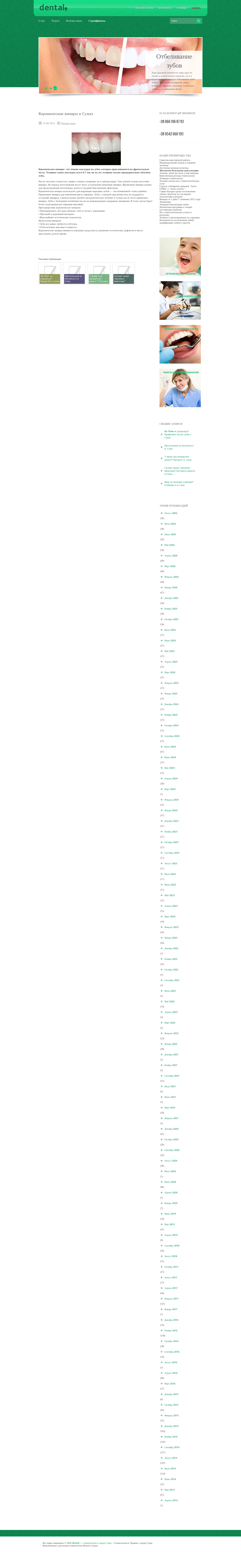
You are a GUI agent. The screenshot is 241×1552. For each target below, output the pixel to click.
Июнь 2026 (170, 534)
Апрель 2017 (171, 1288)
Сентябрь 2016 (171, 1351)
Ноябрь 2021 (170, 1065)
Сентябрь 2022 (171, 980)
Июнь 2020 (170, 1181)
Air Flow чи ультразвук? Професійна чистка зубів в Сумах (177, 434)
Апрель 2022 (171, 1012)
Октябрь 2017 (171, 1266)
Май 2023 (169, 895)
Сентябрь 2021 (171, 1075)
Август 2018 (170, 1256)
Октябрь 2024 (171, 725)
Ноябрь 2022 (170, 958)
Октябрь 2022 (171, 969)
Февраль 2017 (171, 1298)
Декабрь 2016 (171, 1319)
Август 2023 (170, 863)
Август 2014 (170, 1457)
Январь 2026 (170, 587)
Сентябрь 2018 (171, 1245)
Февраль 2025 (171, 682)
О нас (42, 21)
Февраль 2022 (171, 1033)
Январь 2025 (170, 693)
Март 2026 (169, 566)
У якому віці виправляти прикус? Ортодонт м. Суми (177, 458)
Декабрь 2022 (171, 948)
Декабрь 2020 (171, 1128)
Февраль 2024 (171, 799)
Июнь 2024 (170, 757)
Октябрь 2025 (171, 619)
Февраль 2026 (171, 576)
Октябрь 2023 (171, 842)
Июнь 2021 (170, 1096)
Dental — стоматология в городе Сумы (91, 1542)
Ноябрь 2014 (170, 1436)
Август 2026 (170, 513)
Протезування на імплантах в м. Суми (179, 447)
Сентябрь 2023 (171, 852)
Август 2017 (170, 1277)
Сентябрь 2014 (171, 1447)
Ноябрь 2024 (170, 714)
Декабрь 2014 (171, 1426)
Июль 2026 (170, 523)
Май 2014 (169, 1489)
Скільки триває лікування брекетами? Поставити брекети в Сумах (179, 470)
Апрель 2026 (171, 555)
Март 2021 (169, 1107)
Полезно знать (144, 7)
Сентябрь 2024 (171, 736)
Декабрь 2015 (171, 1394)
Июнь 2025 (170, 640)
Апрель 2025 (171, 661)
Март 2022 (169, 1022)
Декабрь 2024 (171, 704)
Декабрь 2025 (171, 598)
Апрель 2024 (171, 778)
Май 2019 (169, 1224)
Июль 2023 (170, 874)
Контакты (165, 7)
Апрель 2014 (171, 1500)
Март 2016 (169, 1383)
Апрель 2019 (171, 1234)
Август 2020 (170, 1160)
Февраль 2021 (171, 1118)
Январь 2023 (170, 937)
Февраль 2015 (171, 1415)
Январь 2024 (170, 810)
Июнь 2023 (170, 884)
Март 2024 (169, 789)
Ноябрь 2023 (170, 831)
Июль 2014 (170, 1468)
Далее (174, 91)
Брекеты (174, 56)
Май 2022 (169, 1001)
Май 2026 (169, 544)
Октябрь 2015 (171, 1404)
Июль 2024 (170, 746)
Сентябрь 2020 (171, 1150)
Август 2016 (170, 1362)
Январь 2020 (170, 1203)
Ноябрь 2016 (170, 1330)
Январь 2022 (170, 1043)
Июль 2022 (170, 990)
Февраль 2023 (171, 927)
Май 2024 (169, 767)
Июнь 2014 (170, 1479)
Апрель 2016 (171, 1372)
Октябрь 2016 (171, 1341)
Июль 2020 (170, 1171)
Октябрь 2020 (171, 1139)
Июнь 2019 (170, 1213)
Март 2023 (169, 916)
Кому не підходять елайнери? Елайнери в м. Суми (178, 483)
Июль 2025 (170, 629)
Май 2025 (169, 651)
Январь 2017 (170, 1309)
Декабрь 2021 (171, 1054)
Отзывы (181, 7)
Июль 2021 (170, 1086)
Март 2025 (169, 672)
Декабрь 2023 (171, 820)
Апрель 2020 (171, 1192)
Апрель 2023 (171, 905)
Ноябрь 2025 (170, 608)
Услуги (55, 21)
